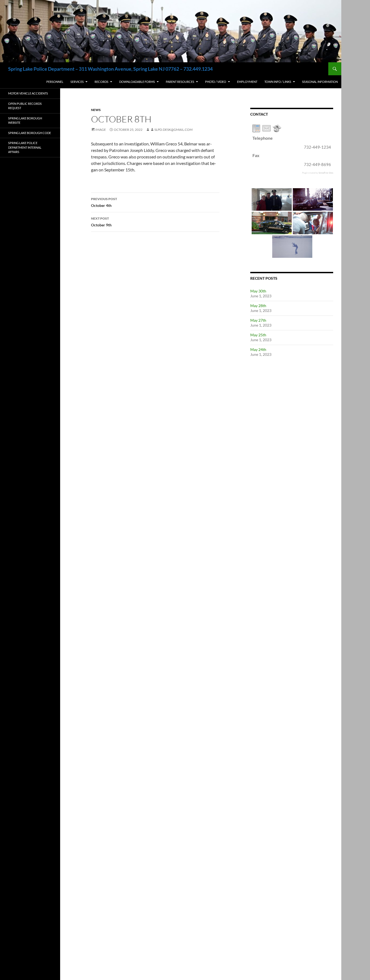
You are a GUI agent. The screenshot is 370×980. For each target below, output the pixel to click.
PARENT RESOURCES (180, 81)
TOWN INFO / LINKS (277, 81)
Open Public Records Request (25, 106)
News (96, 110)
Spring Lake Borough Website (25, 120)
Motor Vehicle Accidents (28, 93)
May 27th (258, 320)
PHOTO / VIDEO (215, 81)
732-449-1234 (317, 147)
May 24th (258, 349)
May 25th (258, 335)
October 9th (101, 221)
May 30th (258, 291)
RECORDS (101, 81)
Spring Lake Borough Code (29, 133)
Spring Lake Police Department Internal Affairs (24, 147)
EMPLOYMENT (247, 81)
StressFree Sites (326, 172)
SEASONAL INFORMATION (320, 81)
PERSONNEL (54, 81)
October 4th (104, 202)
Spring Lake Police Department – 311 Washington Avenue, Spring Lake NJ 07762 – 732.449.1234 (110, 69)
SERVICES (77, 81)
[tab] (256, 128)
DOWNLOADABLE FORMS (137, 81)
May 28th (258, 305)
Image (100, 130)
